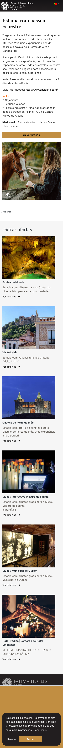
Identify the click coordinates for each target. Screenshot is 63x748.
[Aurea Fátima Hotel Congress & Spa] (17, 6)
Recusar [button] (11, 739)
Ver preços (33, 134)
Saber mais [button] (40, 730)
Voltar (7, 212)
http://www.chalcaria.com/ (42, 89)
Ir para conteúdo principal (9, 1)
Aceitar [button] (30, 739)
